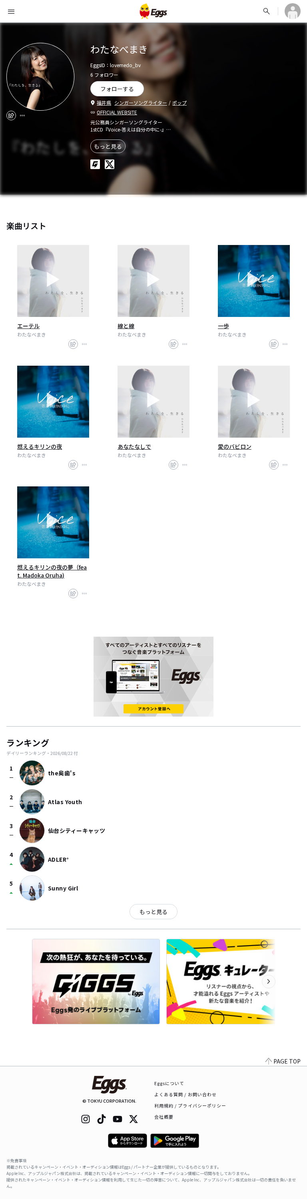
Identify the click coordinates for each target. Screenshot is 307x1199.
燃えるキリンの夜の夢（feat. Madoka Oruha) (52, 571)
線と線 (126, 326)
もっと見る (108, 146)
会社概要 (163, 1116)
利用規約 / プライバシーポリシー (190, 1105)
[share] (11, 115)
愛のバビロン (234, 446)
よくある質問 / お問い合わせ (185, 1094)
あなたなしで (134, 446)
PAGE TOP (287, 1061)
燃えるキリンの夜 (39, 446)
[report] (22, 115)
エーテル (28, 326)
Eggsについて (169, 1083)
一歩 (223, 326)
